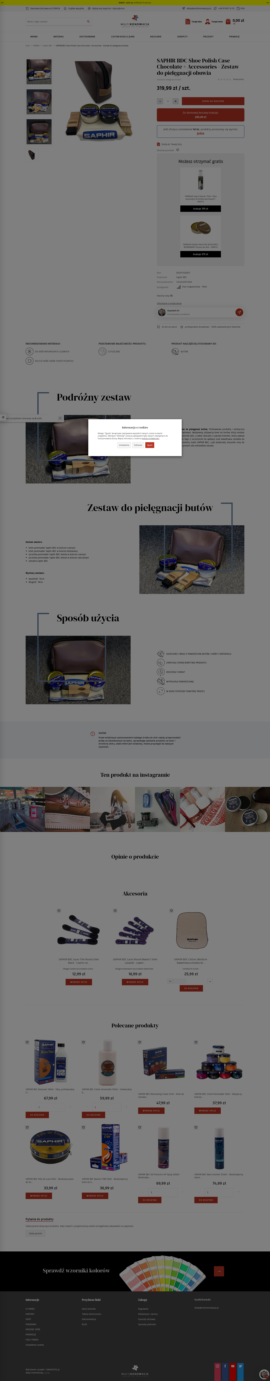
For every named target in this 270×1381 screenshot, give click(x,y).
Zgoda (149, 445)
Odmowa (138, 445)
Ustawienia (124, 445)
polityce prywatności (150, 438)
